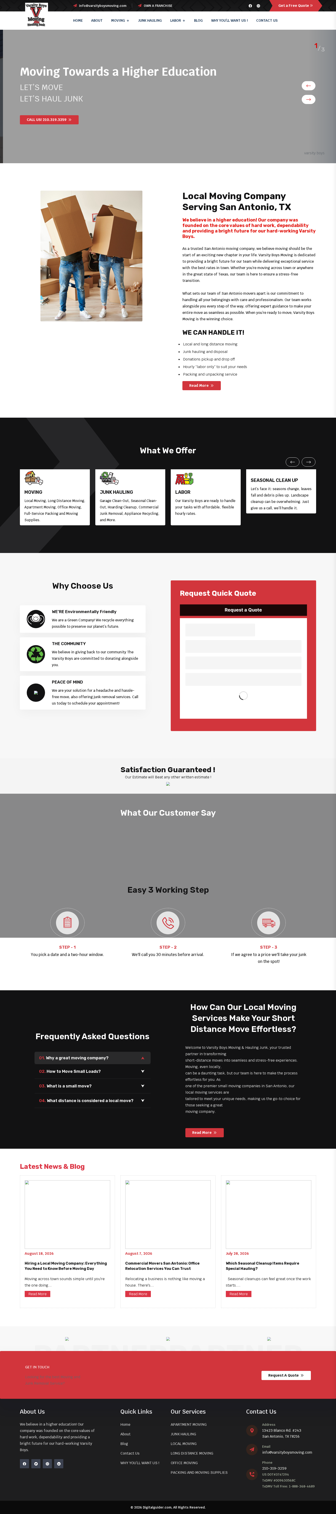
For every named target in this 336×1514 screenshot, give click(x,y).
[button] (308, 85)
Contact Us (267, 20)
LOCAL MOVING (184, 1443)
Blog (198, 20)
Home (78, 20)
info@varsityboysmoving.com (287, 1452)
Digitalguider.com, (157, 1507)
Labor (175, 20)
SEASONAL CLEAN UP (274, 480)
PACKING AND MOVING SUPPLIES (199, 1472)
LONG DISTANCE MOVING (192, 1453)
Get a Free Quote (293, 5)
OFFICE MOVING (184, 1463)
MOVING (33, 492)
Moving (118, 20)
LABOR (182, 492)
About (97, 20)
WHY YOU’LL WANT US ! (229, 20)
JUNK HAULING (150, 20)
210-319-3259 (274, 1468)
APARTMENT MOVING (189, 1424)
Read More (37, 1294)
